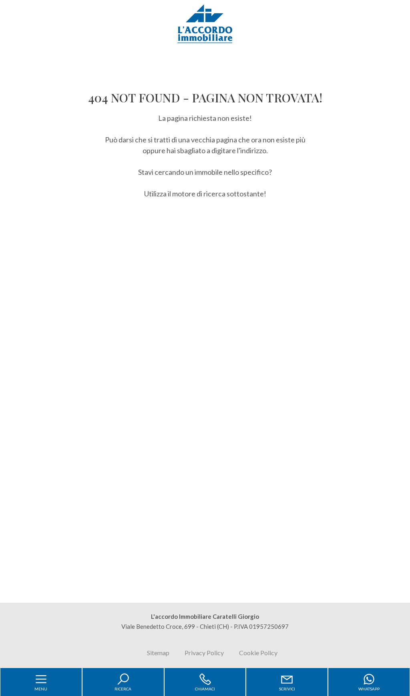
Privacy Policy (204, 652)
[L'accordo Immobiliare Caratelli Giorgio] (205, 23)
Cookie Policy (258, 652)
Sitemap (158, 652)
